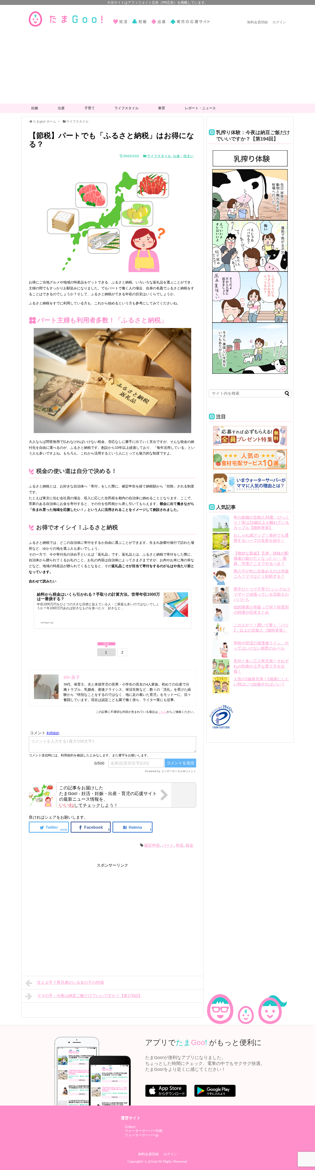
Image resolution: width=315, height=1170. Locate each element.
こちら (162, 712)
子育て (89, 108)
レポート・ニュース (200, 108)
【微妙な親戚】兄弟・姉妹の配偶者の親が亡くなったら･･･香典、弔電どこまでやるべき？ (261, 558)
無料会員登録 (257, 22)
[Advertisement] (157, 66)
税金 (189, 845)
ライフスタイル (126, 108)
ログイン (279, 22)
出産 (61, 108)
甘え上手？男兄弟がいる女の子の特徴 (70, 982)
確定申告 (152, 845)
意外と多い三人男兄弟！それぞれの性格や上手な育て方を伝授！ (261, 666)
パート (168, 845)
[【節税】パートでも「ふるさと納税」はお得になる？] (132, 827)
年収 (180, 845)
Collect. (130, 1127)
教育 (161, 108)
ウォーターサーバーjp (141, 1135)
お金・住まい (183, 156)
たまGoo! (151, 1161)
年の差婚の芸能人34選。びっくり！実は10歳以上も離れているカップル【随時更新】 (261, 522)
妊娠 (34, 108)
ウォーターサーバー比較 (144, 1131)
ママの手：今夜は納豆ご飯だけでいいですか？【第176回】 (89, 996)
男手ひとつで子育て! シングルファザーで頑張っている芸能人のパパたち (262, 594)
